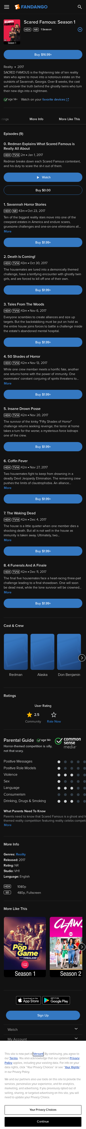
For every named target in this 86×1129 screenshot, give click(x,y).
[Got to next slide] (82, 658)
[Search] (80, 7)
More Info (36, 119)
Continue (43, 1121)
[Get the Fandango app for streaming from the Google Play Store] (56, 1001)
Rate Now (54, 721)
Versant (38, 1054)
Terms (13, 1058)
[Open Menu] (6, 7)
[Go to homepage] (31, 7)
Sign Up (43, 1015)
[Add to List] (80, 29)
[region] (43, 1085)
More (7, 231)
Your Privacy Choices (43, 1110)
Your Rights (72, 1067)
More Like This (69, 119)
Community (33, 721)
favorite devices (53, 99)
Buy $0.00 (43, 190)
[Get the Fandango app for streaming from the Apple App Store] (28, 1001)
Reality (21, 854)
